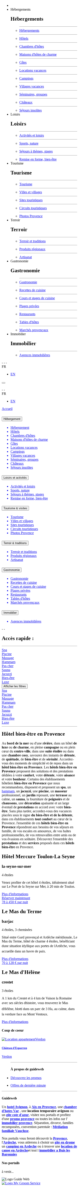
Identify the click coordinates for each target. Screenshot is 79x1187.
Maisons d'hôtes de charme (38, 54)
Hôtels (23, 38)
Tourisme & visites (15, 508)
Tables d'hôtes (29, 322)
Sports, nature (28, 143)
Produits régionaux (32, 249)
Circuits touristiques (33, 208)
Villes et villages (30, 192)
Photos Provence (31, 216)
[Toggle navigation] (3, 383)
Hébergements (21, 9)
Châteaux (25, 102)
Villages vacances (31, 86)
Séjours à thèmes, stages (36, 151)
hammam (8, 791)
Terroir (15, 220)
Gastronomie (19, 261)
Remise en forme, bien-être (38, 159)
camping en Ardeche (21, 1146)
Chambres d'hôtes (31, 46)
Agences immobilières (34, 355)
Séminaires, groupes (33, 94)
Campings (26, 78)
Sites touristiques (31, 200)
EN (13, 374)
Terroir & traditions (15, 543)
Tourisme (17, 163)
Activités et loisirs (31, 135)
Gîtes (23, 62)
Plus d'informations (15, 894)
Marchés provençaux (33, 330)
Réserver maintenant (16, 898)
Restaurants (27, 314)
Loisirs (15, 114)
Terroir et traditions (32, 241)
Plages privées (29, 306)
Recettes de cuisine (32, 290)
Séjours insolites (30, 110)
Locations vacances (32, 70)
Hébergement (12, 419)
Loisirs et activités (15, 477)
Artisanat (25, 257)
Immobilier (18, 334)
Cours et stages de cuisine (37, 298)
